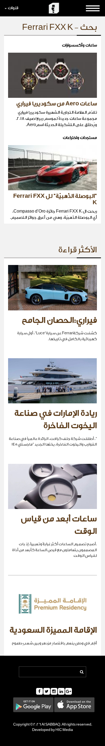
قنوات (13, 8)
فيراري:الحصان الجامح (59, 320)
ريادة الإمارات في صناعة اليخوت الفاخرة (55, 419)
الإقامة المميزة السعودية (53, 630)
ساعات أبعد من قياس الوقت (59, 525)
